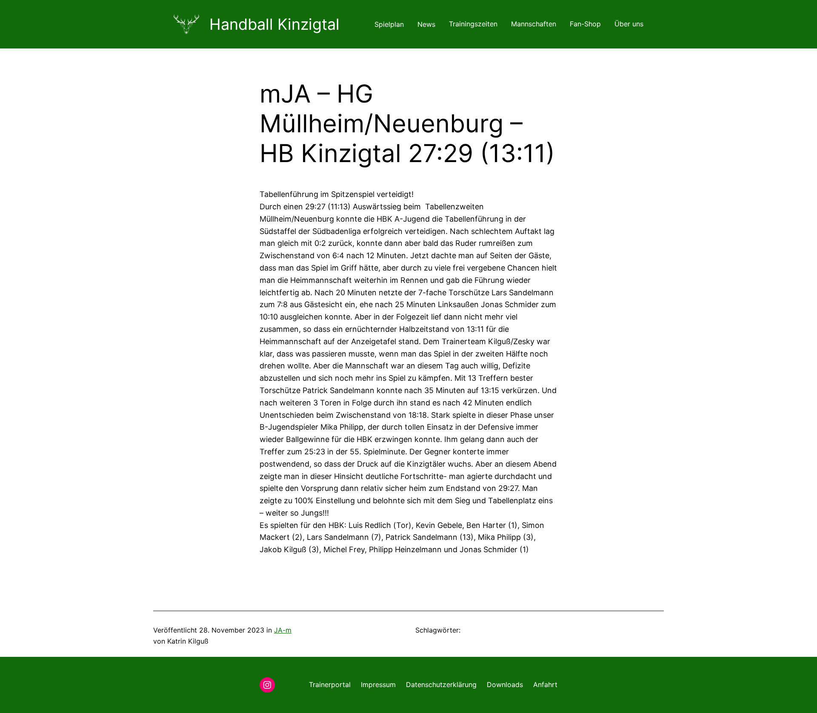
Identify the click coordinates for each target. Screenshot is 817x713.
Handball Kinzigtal (274, 24)
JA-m (282, 630)
